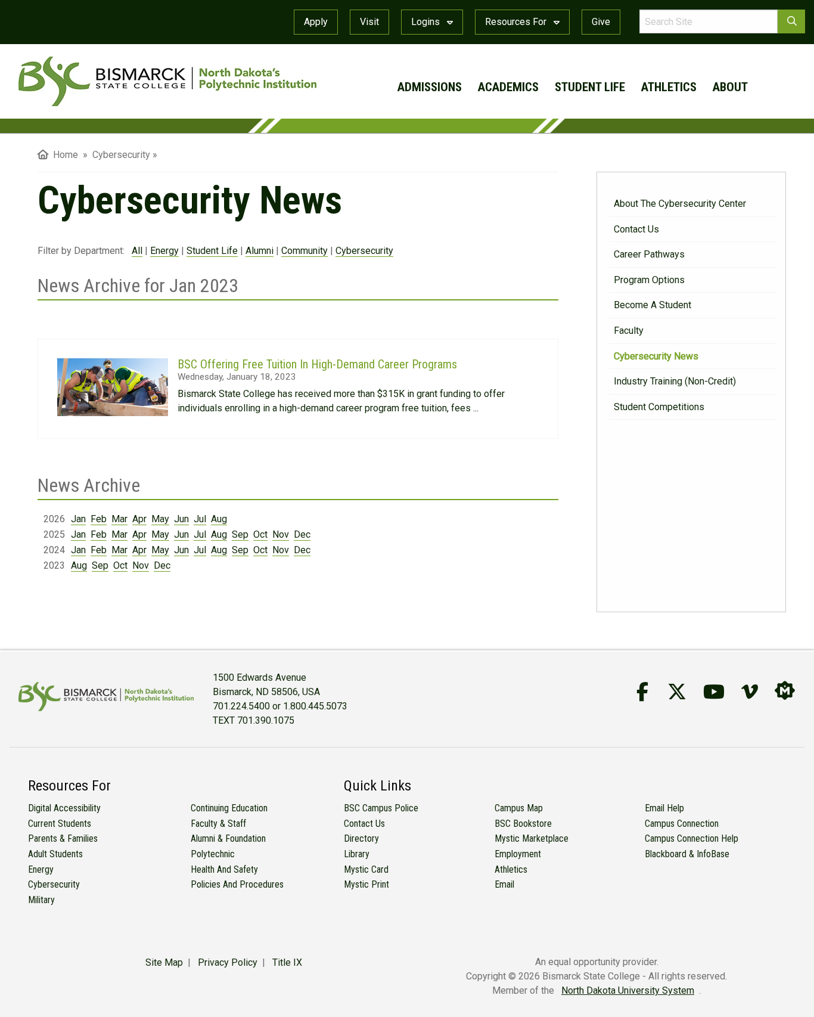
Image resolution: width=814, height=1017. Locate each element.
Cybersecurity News (656, 356)
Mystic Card (366, 869)
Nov (280, 534)
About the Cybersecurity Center (680, 203)
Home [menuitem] (63, 154)
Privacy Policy (227, 962)
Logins (426, 21)
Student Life (212, 250)
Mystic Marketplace (531, 838)
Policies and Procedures (237, 884)
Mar (119, 519)
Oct (260, 534)
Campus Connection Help (691, 838)
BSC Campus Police (381, 808)
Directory (361, 838)
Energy (164, 250)
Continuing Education (229, 808)
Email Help (664, 808)
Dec (302, 534)
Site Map (164, 962)
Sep (240, 534)
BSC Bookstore (523, 823)
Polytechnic (213, 854)
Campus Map (519, 808)
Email (504, 884)
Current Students (59, 823)
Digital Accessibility (64, 808)
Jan (78, 519)
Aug (219, 519)
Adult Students (55, 854)
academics (508, 87)
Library (356, 854)
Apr (139, 519)
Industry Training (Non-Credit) (675, 381)
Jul (200, 519)
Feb (99, 519)
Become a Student (652, 305)
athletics (669, 87)
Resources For (517, 21)
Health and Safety (224, 869)
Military (41, 900)
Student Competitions (659, 407)
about (730, 87)
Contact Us (636, 229)
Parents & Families (63, 838)
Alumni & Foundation (228, 838)
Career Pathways (649, 254)
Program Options (649, 280)
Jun (181, 519)
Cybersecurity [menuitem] (121, 154)
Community (304, 250)
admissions (429, 87)
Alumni (260, 250)
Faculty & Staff (218, 823)
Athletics (511, 869)
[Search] (791, 21)
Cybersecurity (364, 250)
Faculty (629, 330)
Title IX (287, 962)
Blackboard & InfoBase (687, 854)
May (160, 519)
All (137, 250)
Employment (518, 854)
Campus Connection (682, 823)
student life (590, 87)
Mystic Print (366, 884)
